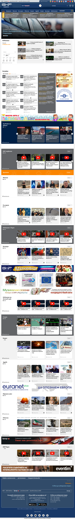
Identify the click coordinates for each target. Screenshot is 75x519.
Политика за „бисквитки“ (52, 508)
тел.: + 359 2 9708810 (55, 497)
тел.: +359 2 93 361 (21, 497)
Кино (18, 246)
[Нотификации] (70, 6)
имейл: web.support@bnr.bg (18, 499)
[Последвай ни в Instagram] (31, 515)
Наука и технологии (8, 478)
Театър (31, 246)
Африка (54, 417)
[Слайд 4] (7, 35)
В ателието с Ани (40, 246)
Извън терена (48, 316)
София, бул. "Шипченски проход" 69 (58, 496)
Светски (27, 246)
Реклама (68, 483)
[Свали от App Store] (33, 504)
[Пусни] (40, 5)
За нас (69, 480)
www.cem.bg (53, 501)
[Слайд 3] (6, 35)
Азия (38, 417)
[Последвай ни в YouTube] (35, 515)
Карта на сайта (37, 511)
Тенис (31, 316)
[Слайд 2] (4, 35)
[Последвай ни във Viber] (47, 515)
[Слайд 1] (3, 35)
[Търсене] (67, 6)
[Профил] (73, 6)
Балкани (22, 417)
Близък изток (27, 417)
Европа (18, 417)
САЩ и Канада (33, 417)
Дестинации (22, 478)
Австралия (50, 417)
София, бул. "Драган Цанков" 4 (18, 496)
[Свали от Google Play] (42, 504)
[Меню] (72, 11)
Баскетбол (27, 316)
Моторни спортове (37, 316)
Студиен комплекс (34, 478)
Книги (21, 246)
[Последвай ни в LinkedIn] (39, 515)
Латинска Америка (43, 417)
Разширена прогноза (8, 62)
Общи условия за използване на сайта (24, 508)
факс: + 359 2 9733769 (55, 499)
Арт (24, 246)
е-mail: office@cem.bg (55, 500)
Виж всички (6, 142)
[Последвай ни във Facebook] (27, 515)
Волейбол (23, 316)
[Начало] (7, 5)
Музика (34, 246)
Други (43, 316)
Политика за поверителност (40, 508)
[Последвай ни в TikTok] (43, 515)
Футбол (18, 316)
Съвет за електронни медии (61, 486)
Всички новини (51, 111)
